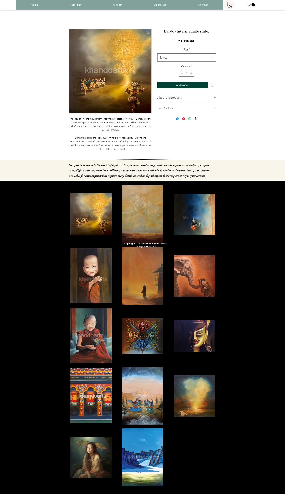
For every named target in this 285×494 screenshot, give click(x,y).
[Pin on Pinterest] (184, 119)
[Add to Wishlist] (212, 85)
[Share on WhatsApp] (190, 119)
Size (186, 49)
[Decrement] (182, 73)
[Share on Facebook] (177, 119)
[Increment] (191, 73)
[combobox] (186, 57)
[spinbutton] (186, 73)
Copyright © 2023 (133, 243)
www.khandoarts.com (155, 243)
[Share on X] (196, 119)
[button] (76, 5)
